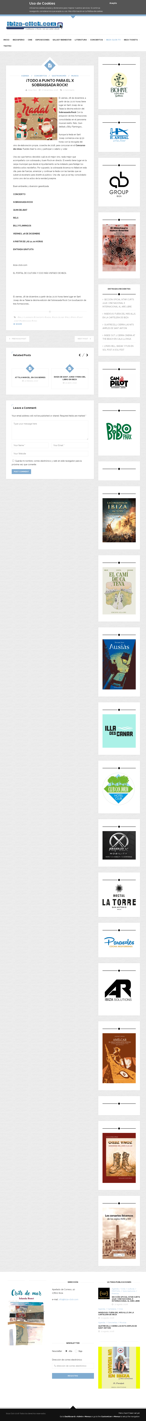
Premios (115, 1294)
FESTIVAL (116, 1291)
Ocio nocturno (129, 1291)
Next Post (83, 339)
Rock (74, 317)
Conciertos (96, 40)
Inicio (6, 40)
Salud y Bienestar (62, 40)
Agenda (25, 76)
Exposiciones (42, 40)
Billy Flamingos (26, 317)
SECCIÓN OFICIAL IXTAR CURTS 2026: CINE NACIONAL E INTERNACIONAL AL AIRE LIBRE (118, 303)
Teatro (7, 46)
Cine (30, 40)
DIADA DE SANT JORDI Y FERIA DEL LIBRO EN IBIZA (70, 378)
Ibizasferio (19, 40)
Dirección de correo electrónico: (67, 1360)
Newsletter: (57, 1351)
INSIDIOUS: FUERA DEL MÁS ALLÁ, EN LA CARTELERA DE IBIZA (116, 1314)
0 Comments (68, 90)
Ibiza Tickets (131, 40)
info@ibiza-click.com (68, 1299)
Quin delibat (58, 317)
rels (68, 317)
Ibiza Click (32, 90)
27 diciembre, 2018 (50, 90)
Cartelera (112, 1309)
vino (35, 321)
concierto (39, 317)
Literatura (81, 40)
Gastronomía (59, 76)
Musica (75, 76)
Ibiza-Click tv (113, 40)
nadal (48, 317)
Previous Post (19, 339)
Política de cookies (95, 11)
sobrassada (26, 321)
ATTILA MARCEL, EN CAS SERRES (30, 377)
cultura (131, 1289)
